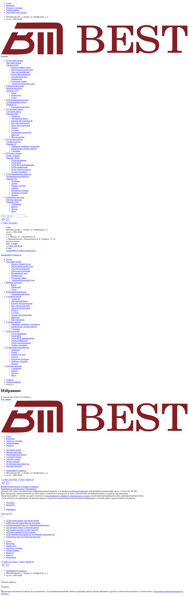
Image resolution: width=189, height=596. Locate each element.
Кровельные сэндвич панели (24, 149)
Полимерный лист (19, 77)
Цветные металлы (14, 366)
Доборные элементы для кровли (25, 146)
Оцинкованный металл (16, 292)
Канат (14, 93)
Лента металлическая (20, 125)
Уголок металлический (21, 132)
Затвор (14, 183)
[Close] (2, 516)
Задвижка (15, 181)
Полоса (14, 128)
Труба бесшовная (18, 160)
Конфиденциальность (10, 486)
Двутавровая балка (19, 118)
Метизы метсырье (14, 282)
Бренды (9, 555)
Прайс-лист (11, 546)
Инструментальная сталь (22, 70)
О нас (8, 3)
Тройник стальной (19, 193)
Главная (9, 380)
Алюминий (16, 204)
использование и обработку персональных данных (67, 496)
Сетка (13, 98)
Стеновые (15, 151)
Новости (10, 445)
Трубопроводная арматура (17, 347)
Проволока (16, 95)
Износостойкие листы (21, 67)
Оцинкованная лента (20, 107)
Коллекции (11, 557)
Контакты (10, 5)
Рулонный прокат (19, 81)
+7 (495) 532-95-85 (9, 223)
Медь (13, 211)
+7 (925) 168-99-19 (14, 246)
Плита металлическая (20, 74)
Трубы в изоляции (19, 172)
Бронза (14, 207)
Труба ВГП (16, 162)
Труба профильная (19, 167)
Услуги (9, 259)
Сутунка (15, 130)
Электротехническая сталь (23, 84)
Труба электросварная (21, 169)
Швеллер (15, 135)
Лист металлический (20, 72)
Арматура (15, 116)
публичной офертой (79, 491)
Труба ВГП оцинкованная (22, 165)
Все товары (6, 399)
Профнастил (16, 79)
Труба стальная (12, 331)
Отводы (14, 188)
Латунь (14, 209)
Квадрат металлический (21, 121)
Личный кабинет (13, 382)
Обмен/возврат (12, 10)
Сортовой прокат (13, 296)
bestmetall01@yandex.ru (16, 250)
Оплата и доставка (14, 8)
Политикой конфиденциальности (168, 591)
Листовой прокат (13, 262)
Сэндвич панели (13, 322)
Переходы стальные (20, 190)
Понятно (5, 594)
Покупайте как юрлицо (16, 12)
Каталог (4, 56)
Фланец (14, 195)
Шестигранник (18, 137)
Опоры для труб (18, 186)
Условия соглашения (30, 486)
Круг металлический (20, 123)
